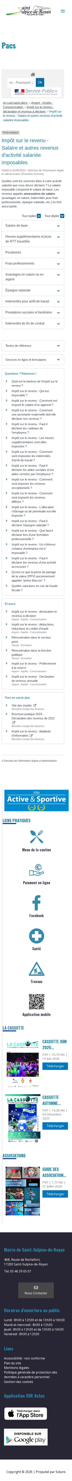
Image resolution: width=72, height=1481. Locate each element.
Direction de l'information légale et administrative (30, 760)
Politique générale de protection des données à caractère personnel (30, 1374)
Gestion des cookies (18, 1382)
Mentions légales (16, 1367)
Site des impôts (22, 705)
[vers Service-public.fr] (36, 92)
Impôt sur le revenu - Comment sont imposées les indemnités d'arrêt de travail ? (32, 456)
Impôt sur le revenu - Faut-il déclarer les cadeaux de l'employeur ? (29, 428)
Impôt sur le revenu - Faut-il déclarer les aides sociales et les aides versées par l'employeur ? (33, 470)
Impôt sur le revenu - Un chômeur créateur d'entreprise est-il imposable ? (34, 548)
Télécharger (55, 1066)
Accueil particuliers (15, 102)
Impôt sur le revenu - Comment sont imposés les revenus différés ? (32, 497)
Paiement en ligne (36, 882)
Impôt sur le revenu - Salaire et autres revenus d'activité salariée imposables (32, 116)
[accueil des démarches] (33, 74)
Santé (36, 948)
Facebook (36, 915)
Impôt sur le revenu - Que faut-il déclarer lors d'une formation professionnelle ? (32, 535)
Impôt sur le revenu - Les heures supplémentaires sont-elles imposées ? (33, 442)
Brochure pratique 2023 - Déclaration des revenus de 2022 (33, 716)
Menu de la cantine (36, 849)
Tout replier (29, 216)
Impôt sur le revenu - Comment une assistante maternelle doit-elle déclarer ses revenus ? (34, 414)
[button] (32, 225)
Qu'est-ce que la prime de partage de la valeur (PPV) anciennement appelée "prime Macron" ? (34, 576)
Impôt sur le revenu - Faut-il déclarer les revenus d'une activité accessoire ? (34, 562)
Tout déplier (52, 216)
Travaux (36, 981)
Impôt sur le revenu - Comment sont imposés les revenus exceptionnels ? (32, 484)
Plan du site (12, 1363)
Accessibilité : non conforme (24, 1358)
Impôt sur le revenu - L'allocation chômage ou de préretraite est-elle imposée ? (34, 511)
